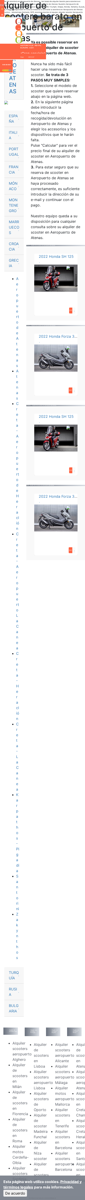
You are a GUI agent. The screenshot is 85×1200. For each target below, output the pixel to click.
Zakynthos (17, 936)
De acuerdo (15, 1193)
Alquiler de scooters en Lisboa (41, 1055)
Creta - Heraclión (17, 686)
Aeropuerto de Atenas (17, 322)
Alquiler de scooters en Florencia (20, 1103)
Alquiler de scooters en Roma (19, 1130)
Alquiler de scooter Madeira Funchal (41, 1126)
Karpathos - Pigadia (17, 832)
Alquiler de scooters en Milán (19, 1076)
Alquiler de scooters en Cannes (41, 1175)
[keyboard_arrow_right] (10, 70)
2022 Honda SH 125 (56, 256)
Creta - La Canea (17, 756)
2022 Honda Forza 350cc (61, 336)
